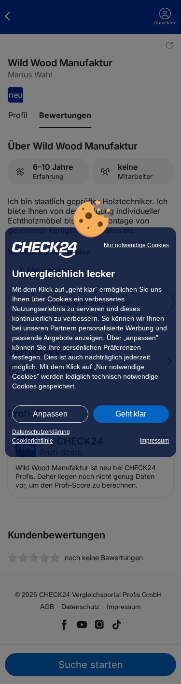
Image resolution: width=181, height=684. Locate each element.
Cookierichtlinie (32, 440)
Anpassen (50, 414)
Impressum (154, 440)
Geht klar (130, 414)
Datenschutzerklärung (41, 432)
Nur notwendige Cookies (136, 245)
